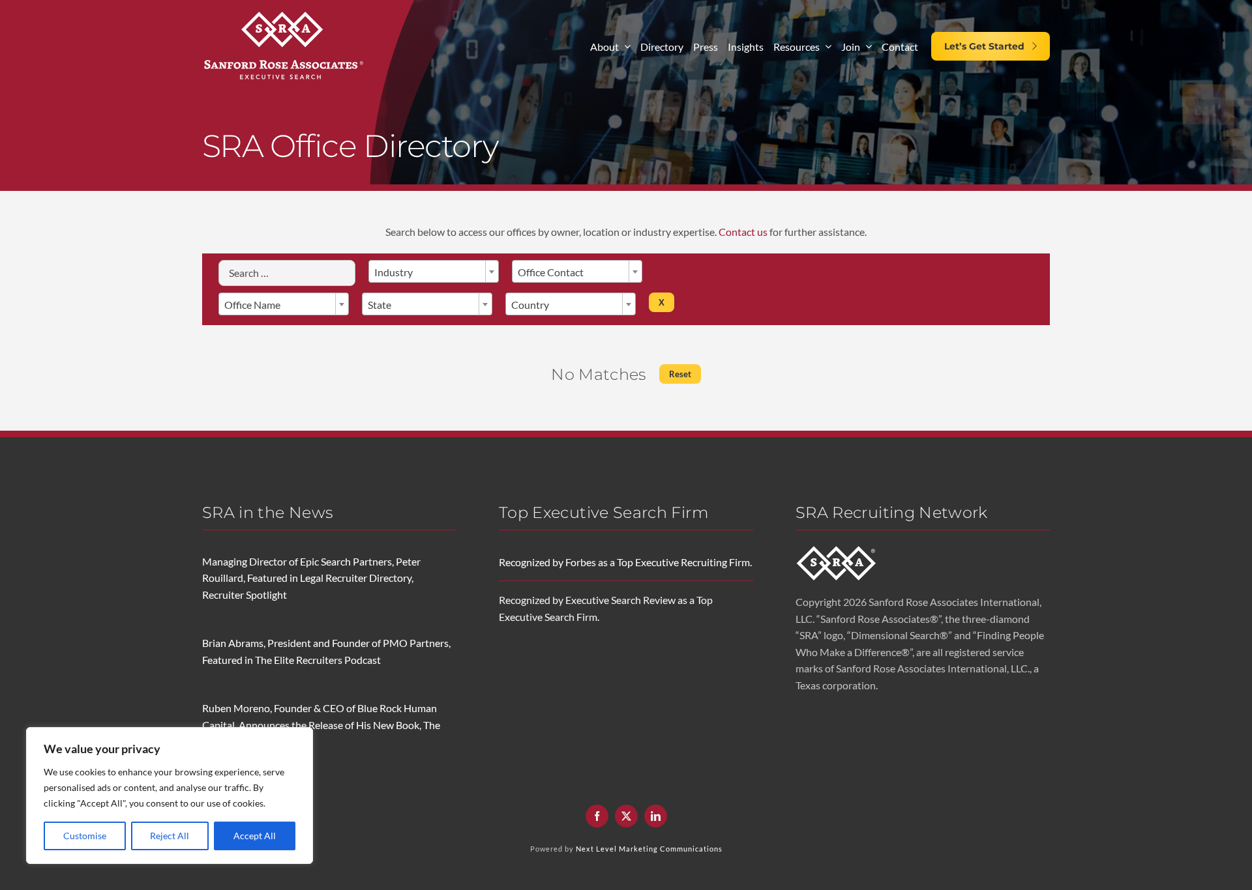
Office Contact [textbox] (551, 272)
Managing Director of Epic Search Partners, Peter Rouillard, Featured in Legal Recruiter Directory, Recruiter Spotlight (311, 578)
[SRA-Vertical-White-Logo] (283, 11)
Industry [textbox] (393, 272)
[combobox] (433, 271)
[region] (169, 795)
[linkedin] (655, 816)
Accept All (254, 835)
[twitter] (626, 816)
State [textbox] (379, 304)
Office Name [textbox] (252, 304)
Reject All (169, 835)
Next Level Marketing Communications (649, 848)
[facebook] (597, 816)
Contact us (743, 231)
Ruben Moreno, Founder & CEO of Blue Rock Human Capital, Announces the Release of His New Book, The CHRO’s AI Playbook (321, 724)
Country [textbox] (530, 304)
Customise (84, 835)
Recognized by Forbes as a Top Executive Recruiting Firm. (625, 562)
